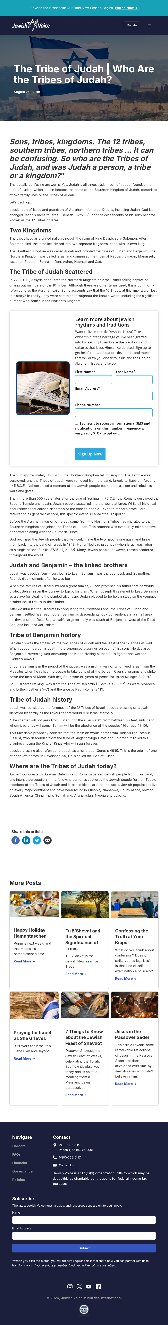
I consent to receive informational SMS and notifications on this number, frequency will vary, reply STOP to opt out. (112, 428)
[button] (149, 25)
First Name (84, 372)
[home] (31, 25)
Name (16, 1212)
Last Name (125, 372)
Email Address (86, 388)
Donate (132, 25)
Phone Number (87, 405)
